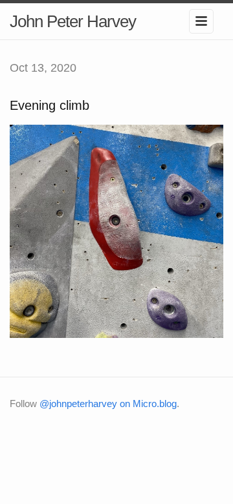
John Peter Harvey (73, 21)
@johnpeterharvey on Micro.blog (108, 403)
